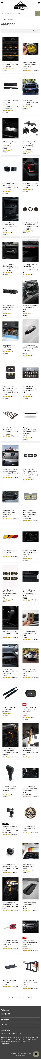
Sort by (36, 31)
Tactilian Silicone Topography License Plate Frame (30, 982)
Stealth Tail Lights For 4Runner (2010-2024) (30, 184)
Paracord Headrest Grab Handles (9, 708)
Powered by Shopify (20, 1055)
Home (3, 19)
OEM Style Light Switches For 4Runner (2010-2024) (10, 307)
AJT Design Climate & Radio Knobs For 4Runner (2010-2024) (30, 224)
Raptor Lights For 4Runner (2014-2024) (10, 63)
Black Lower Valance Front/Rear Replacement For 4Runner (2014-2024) (10, 103)
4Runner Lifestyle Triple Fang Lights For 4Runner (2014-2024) (10, 904)
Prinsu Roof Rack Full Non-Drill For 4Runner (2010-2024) (10, 429)
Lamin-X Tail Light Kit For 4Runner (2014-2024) (30, 671)
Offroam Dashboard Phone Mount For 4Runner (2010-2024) (10, 828)
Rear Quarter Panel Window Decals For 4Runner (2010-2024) (10, 471)
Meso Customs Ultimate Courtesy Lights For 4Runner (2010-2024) (9, 592)
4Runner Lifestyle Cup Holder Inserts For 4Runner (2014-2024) (10, 185)
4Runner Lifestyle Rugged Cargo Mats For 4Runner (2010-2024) (30, 789)
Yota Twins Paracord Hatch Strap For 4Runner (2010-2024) (30, 750)
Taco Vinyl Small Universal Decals (29, 865)
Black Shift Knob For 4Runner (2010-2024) (10, 632)
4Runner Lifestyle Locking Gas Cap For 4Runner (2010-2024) (10, 866)
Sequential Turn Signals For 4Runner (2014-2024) (9, 512)
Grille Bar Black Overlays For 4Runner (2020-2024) (10, 671)
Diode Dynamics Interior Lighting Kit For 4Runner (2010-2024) (30, 389)
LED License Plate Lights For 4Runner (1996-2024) (9, 143)
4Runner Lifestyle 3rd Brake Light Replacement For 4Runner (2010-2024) (30, 267)
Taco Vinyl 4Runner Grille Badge (9, 551)
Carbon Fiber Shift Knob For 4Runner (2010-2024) (9, 788)
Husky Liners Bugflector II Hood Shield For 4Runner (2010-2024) (30, 430)
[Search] (37, 13)
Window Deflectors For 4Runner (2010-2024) (30, 307)
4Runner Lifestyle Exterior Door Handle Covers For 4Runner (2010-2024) (30, 348)
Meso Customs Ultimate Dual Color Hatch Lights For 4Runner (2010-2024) (10, 389)
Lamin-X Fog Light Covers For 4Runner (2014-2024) (30, 64)
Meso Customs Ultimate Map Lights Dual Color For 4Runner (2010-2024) (30, 472)
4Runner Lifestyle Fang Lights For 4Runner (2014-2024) (10, 750)
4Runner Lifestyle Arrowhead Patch (29, 827)
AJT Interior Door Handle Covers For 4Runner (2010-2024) (10, 266)
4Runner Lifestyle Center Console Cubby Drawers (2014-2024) (10, 225)
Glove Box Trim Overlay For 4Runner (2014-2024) (30, 942)
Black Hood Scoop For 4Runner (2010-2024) (30, 904)
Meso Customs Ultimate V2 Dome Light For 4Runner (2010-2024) (29, 513)
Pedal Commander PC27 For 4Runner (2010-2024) (29, 709)
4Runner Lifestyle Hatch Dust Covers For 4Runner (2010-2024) (30, 592)
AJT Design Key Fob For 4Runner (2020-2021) (30, 633)
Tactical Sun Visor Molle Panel (8, 346)
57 (23, 997)
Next (29, 997)
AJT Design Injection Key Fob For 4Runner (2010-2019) (10, 942)
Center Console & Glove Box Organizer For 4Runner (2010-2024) (30, 144)
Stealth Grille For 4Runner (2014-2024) (30, 101)
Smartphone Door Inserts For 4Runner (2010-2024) (30, 552)
